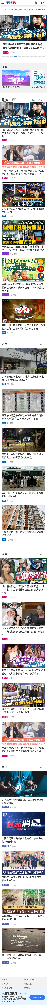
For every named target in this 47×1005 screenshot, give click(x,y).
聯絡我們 (5, 979)
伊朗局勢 (14, 9)
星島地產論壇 (40, 9)
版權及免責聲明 (29, 979)
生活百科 (5, 253)
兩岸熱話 (5, 885)
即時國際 (5, 846)
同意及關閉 (36, 997)
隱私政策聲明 (7, 988)
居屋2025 (22, 9)
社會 (3, 332)
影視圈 (5, 52)
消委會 (31, 9)
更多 (41, 344)
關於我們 (5, 984)
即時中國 (5, 807)
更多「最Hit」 (37, 100)
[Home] (11, 2)
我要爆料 (27, 988)
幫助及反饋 (28, 984)
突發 (3, 216)
